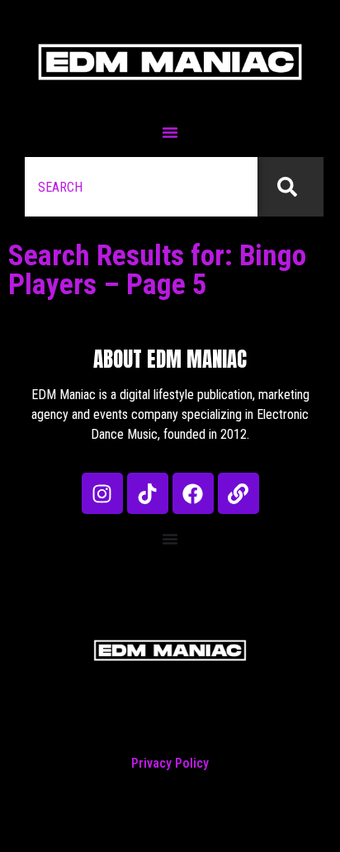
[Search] (290, 187)
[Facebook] (193, 493)
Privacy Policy (170, 763)
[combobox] (141, 187)
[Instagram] (102, 493)
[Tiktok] (147, 493)
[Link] (238, 493)
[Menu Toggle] (170, 132)
